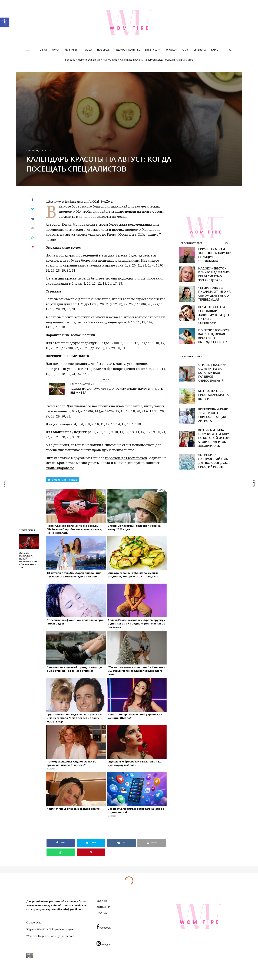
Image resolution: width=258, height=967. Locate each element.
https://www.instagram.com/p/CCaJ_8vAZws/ (79, 201)
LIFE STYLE (75, 384)
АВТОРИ (102, 901)
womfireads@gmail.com (67, 909)
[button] (4, 22)
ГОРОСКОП (45, 151)
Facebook (105, 927)
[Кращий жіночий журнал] (129, 22)
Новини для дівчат (89, 59)
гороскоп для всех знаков (126, 458)
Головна (70, 59)
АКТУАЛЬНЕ (110, 59)
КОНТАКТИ (103, 907)
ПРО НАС (102, 912)
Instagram (106, 944)
